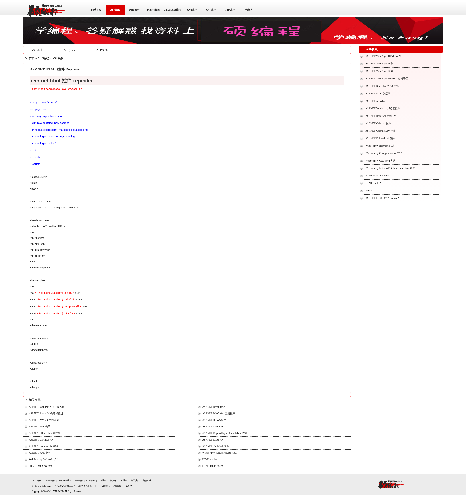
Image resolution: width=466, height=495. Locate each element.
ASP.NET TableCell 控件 (215, 446)
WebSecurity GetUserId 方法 (44, 459)
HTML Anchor (210, 459)
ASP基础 (36, 50)
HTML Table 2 (373, 183)
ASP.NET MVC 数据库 (377, 93)
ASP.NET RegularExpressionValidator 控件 (225, 433)
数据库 (249, 9)
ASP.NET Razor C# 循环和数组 (46, 413)
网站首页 (96, 9)
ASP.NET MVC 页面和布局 (44, 420)
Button (368, 190)
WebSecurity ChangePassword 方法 (383, 153)
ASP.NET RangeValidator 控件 (381, 116)
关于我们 (135, 480)
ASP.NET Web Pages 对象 (379, 63)
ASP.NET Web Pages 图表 (379, 71)
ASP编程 (115, 9)
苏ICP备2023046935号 (64, 486)
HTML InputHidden (212, 466)
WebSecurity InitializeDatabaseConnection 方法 (390, 168)
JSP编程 (230, 9)
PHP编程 (134, 9)
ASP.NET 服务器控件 (214, 420)
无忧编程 (116, 486)
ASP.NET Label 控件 (213, 439)
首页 (32, 58)
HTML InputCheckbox (40, 466)
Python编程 (153, 9)
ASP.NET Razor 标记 (213, 407)
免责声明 (147, 480)
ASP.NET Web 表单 (39, 426)
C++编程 (211, 9)
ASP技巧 (69, 50)
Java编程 (192, 9)
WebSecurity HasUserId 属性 (380, 145)
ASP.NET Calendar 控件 (42, 439)
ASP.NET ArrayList (212, 426)
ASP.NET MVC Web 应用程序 (218, 413)
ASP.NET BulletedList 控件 (43, 446)
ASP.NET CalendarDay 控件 (380, 130)
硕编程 (105, 486)
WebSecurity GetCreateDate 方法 (219, 452)
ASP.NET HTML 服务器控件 (44, 433)
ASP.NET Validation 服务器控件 (382, 108)
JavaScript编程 (172, 9)
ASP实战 (102, 50)
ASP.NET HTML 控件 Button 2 (382, 198)
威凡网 (129, 486)
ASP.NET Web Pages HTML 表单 (383, 56)
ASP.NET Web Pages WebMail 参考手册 (386, 78)
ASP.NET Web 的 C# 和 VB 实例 (47, 407)
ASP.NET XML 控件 (40, 452)
